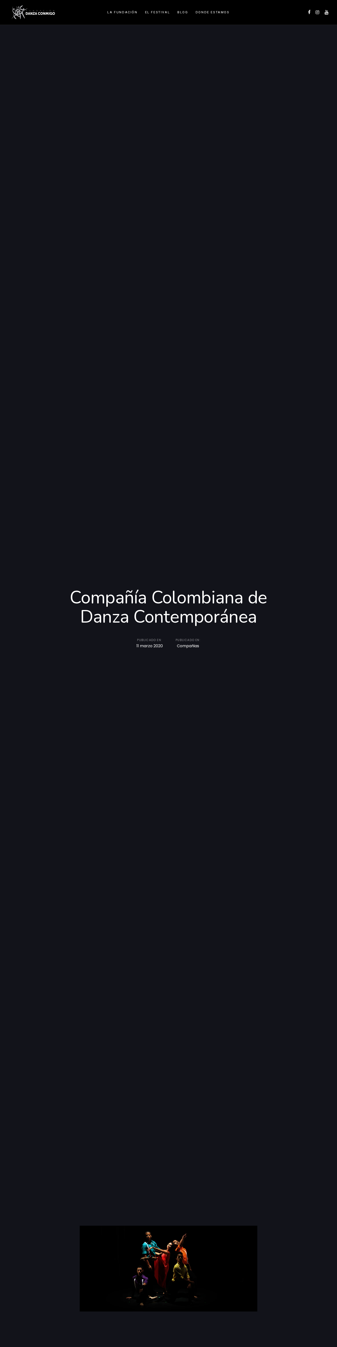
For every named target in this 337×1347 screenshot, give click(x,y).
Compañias (188, 645)
